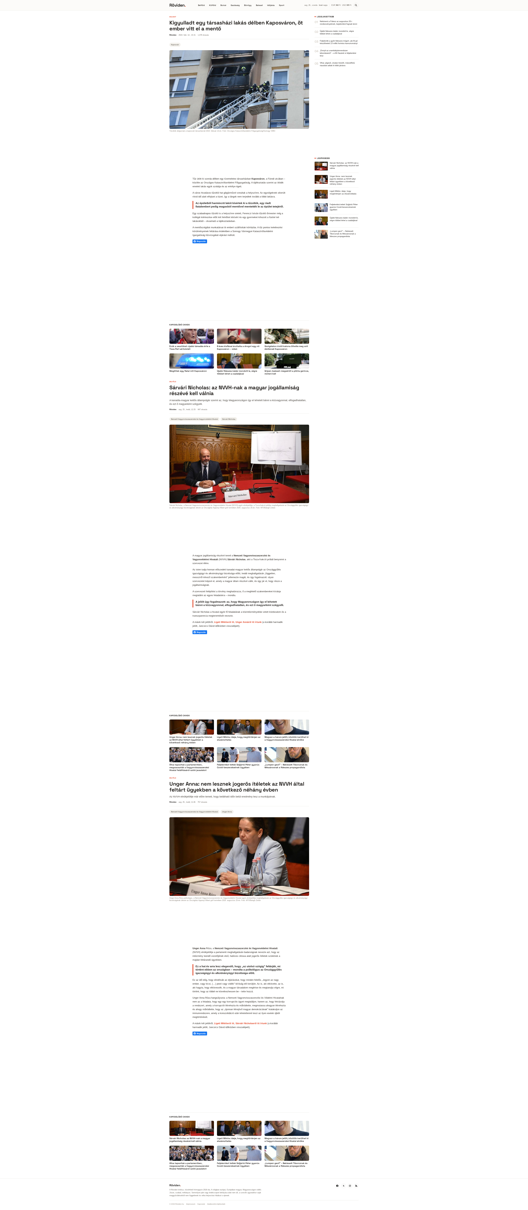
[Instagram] (350, 1185)
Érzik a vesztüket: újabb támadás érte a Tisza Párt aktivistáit (189, 347)
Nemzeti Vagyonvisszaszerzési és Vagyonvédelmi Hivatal (194, 419)
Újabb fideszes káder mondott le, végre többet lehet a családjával (237, 372)
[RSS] (356, 1185)
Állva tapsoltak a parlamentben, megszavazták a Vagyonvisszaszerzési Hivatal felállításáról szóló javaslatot (189, 767)
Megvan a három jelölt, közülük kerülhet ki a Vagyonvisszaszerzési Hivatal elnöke (287, 738)
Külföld (212, 5)
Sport (281, 5)
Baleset (259, 5)
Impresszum (190, 1204)
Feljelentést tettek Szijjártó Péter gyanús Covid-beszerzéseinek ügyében (344, 207)
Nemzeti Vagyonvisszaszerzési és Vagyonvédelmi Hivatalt (246, 948)
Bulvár (223, 5)
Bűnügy (247, 5)
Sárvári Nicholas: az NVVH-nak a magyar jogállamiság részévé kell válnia (344, 165)
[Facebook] (337, 1185)
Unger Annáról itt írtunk (249, 622)
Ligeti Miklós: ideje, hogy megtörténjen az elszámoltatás (343, 192)
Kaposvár (175, 45)
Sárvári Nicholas (228, 419)
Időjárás (271, 5)
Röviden (177, 5)
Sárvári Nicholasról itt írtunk (251, 1023)
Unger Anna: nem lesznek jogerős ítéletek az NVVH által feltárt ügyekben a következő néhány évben (343, 180)
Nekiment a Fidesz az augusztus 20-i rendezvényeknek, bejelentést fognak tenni (338, 22)
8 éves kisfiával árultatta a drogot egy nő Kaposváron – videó (238, 347)
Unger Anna (227, 812)
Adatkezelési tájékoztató (216, 1204)
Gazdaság (235, 5)
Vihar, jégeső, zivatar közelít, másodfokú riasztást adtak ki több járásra (337, 64)
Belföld (201, 5)
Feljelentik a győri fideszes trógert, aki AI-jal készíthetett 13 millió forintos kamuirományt (339, 42)
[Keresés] (356, 5)
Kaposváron (258, 178)
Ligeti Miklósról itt (224, 622)
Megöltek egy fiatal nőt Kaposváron (188, 371)
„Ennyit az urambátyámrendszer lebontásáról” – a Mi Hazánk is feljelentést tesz (338, 53)
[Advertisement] (239, 155)
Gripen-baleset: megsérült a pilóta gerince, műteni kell (287, 372)
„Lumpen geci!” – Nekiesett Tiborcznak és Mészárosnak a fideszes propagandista (343, 233)
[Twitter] (343, 1185)
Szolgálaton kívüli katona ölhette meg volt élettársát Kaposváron (286, 347)
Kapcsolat (201, 1204)
